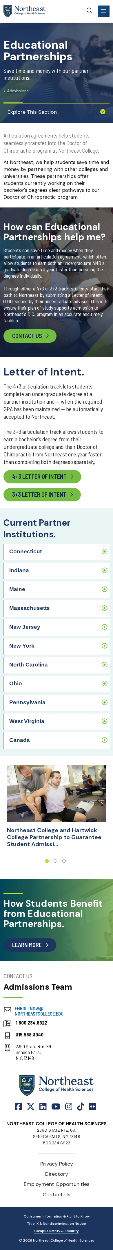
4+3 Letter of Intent (39, 476)
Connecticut (25, 551)
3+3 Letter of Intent (39, 494)
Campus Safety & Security (56, 1231)
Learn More (27, 944)
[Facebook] (19, 1107)
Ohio (15, 683)
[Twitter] (30, 1107)
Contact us (27, 335)
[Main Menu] (104, 11)
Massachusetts (29, 608)
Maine (17, 589)
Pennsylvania (27, 702)
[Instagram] (69, 1107)
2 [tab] (55, 861)
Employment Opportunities (57, 1184)
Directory (56, 1173)
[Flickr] (93, 1107)
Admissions (18, 90)
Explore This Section (32, 112)
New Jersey (24, 627)
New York (21, 646)
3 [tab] (64, 861)
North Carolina (28, 665)
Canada (19, 740)
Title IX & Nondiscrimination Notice (56, 1223)
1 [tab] (47, 861)
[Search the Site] (89, 11)
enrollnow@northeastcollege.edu (39, 1010)
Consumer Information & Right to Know (57, 1216)
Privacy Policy (56, 1163)
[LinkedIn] (43, 1107)
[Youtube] (56, 1107)
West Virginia (26, 721)
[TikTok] (81, 1107)
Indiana (19, 570)
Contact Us (56, 1194)
